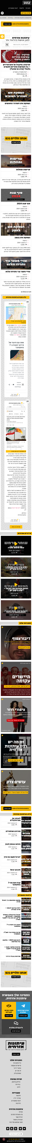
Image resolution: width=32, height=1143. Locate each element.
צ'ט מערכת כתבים (17, 1114)
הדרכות (18, 1103)
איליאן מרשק (16, 1082)
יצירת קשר (19, 1117)
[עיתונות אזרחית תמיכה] (11, 1128)
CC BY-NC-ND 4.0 (14, 1139)
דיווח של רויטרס (16, 508)
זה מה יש (18, 1071)
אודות (21, 1112)
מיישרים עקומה (16, 1065)
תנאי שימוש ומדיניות (16, 1122)
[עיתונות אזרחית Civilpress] (16, 1045)
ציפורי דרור (17, 1068)
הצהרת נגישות (18, 1120)
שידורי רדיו (17, 1098)
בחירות (10, 18)
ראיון (18, 1087)
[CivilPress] (27, 3)
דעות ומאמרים (13, 8)
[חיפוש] (7, 44)
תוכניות (28, 8)
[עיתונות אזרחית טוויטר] (24, 1128)
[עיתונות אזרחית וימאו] (15, 1128)
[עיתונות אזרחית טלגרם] (7, 1128)
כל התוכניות (17, 1063)
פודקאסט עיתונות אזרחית (23, 18)
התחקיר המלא (18, 325)
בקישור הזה (17, 335)
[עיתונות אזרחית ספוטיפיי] (20, 1128)
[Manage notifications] (3, 1139)
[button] (2, 36)
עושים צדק (17, 1073)
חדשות (21, 8)
